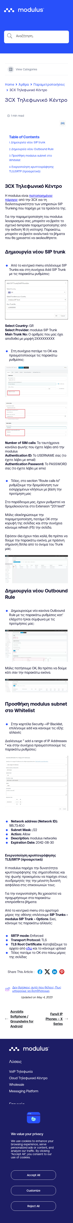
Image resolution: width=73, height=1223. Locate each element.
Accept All (33, 1175)
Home (9, 84)
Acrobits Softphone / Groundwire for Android (21, 1019)
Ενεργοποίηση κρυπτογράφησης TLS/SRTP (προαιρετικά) (31, 169)
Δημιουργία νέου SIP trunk (28, 142)
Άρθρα (24, 84)
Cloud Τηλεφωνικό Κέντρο (28, 1078)
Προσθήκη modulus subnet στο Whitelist (30, 158)
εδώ (29, 948)
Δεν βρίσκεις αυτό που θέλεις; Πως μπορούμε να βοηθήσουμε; (36, 989)
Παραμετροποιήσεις (49, 84)
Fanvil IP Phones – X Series (54, 1019)
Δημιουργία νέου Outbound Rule (32, 149)
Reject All (33, 1206)
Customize (33, 1190)
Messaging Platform (23, 1091)
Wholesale (16, 1084)
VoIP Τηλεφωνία (21, 1071)
